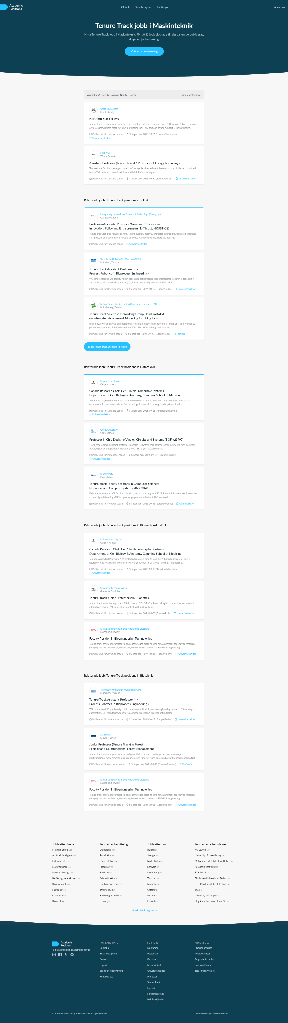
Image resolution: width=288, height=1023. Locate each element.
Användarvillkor (202, 1013)
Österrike (153, 889)
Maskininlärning (62, 849)
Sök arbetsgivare (143, 7)
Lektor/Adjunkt (154, 965)
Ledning (105, 901)
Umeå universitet (109, 108)
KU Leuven (105, 734)
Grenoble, (105, 591)
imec (198, 889)
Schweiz (112, 156)
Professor (187, 764)
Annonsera (279, 7)
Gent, (103, 432)
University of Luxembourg (209, 855)
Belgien (110, 432)
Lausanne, (105, 631)
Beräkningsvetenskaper (66, 878)
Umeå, (104, 112)
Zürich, (104, 156)
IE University (106, 473)
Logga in (104, 965)
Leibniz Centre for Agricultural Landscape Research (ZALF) (130, 304)
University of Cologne (207, 895)
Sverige (111, 112)
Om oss (104, 959)
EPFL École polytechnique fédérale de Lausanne (124, 628)
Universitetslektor (101, 138)
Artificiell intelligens (64, 855)
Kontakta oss (106, 976)
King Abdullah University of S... (212, 901)
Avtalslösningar (202, 953)
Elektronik (59, 889)
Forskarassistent (155, 993)
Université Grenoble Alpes (113, 588)
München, (105, 262)
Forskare (180, 333)
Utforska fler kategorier (143, 910)
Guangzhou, (106, 217)
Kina (115, 217)
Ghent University (109, 429)
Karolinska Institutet (206, 866)
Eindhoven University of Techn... (212, 878)
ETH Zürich (106, 153)
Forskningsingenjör (111, 884)
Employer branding (204, 959)
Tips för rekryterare (204, 970)
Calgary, (104, 384)
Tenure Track (107, 889)
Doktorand (107, 849)
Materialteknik (61, 866)
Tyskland (115, 262)
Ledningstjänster (155, 999)
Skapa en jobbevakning (146, 51)
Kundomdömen (203, 965)
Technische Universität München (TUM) (120, 259)
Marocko (153, 884)
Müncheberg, (107, 307)
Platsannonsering (203, 947)
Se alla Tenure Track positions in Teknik (107, 346)
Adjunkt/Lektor (186, 503)
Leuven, (104, 737)
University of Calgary (111, 381)
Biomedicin (59, 901)
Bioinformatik (61, 884)
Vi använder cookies (219, 1013)
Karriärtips (162, 7)
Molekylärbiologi (62, 872)
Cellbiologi (59, 895)
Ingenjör (151, 988)
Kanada (112, 384)
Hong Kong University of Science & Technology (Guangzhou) (131, 214)
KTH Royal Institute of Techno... (212, 884)
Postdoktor (107, 855)
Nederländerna (156, 861)
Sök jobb (125, 7)
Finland (152, 895)
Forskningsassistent (111, 895)
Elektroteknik (60, 861)
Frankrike (115, 591)
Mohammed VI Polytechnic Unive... (214, 861)
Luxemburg (154, 872)
